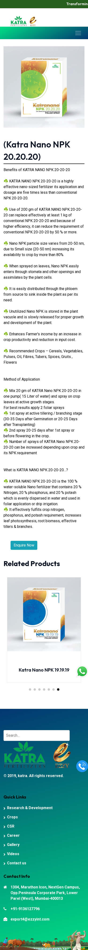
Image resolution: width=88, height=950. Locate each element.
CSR (10, 826)
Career (13, 835)
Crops (12, 817)
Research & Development (30, 808)
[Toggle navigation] (78, 33)
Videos (13, 854)
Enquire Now (24, 545)
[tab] (30, 689)
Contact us (16, 863)
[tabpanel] (44, 633)
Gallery (13, 844)
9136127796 (69, 23)
